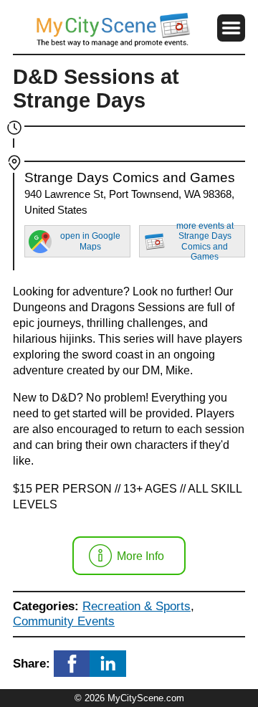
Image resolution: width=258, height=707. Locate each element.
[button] (231, 28)
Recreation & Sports (136, 606)
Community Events (64, 621)
